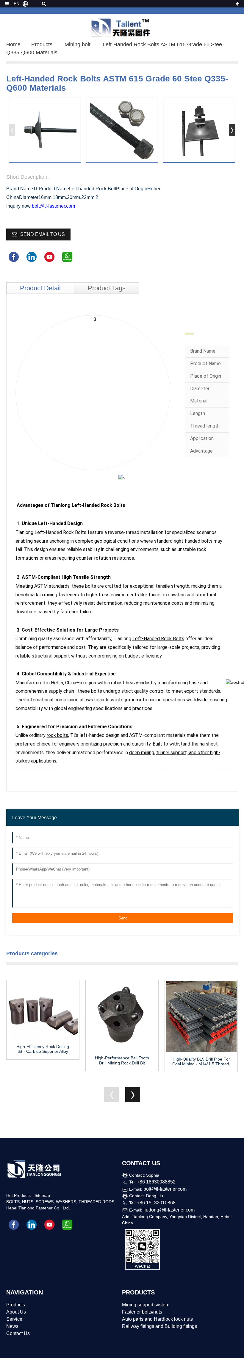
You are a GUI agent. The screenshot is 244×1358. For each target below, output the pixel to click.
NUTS (27, 1201)
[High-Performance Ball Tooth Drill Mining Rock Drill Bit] (122, 1016)
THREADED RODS (96, 1201)
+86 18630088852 (156, 1181)
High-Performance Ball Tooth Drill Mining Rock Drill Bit (122, 1060)
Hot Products (18, 1195)
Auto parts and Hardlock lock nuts (157, 1319)
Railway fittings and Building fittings (159, 1326)
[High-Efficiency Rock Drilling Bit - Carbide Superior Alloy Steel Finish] (42, 1010)
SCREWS (45, 1201)
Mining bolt (77, 44)
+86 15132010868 (156, 1202)
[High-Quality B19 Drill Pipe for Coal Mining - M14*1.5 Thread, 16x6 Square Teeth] (201, 1016)
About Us (16, 1311)
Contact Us (18, 1333)
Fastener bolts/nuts (142, 1311)
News (12, 1326)
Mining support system (145, 1304)
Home (13, 44)
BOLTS (13, 1201)
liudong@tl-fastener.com (169, 1209)
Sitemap (42, 1195)
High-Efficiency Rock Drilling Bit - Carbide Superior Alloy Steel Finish (42, 1049)
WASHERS (66, 1201)
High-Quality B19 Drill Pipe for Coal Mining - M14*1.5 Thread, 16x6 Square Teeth (201, 1062)
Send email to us (42, 234)
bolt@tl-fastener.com (53, 206)
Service (14, 1319)
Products (41, 44)
